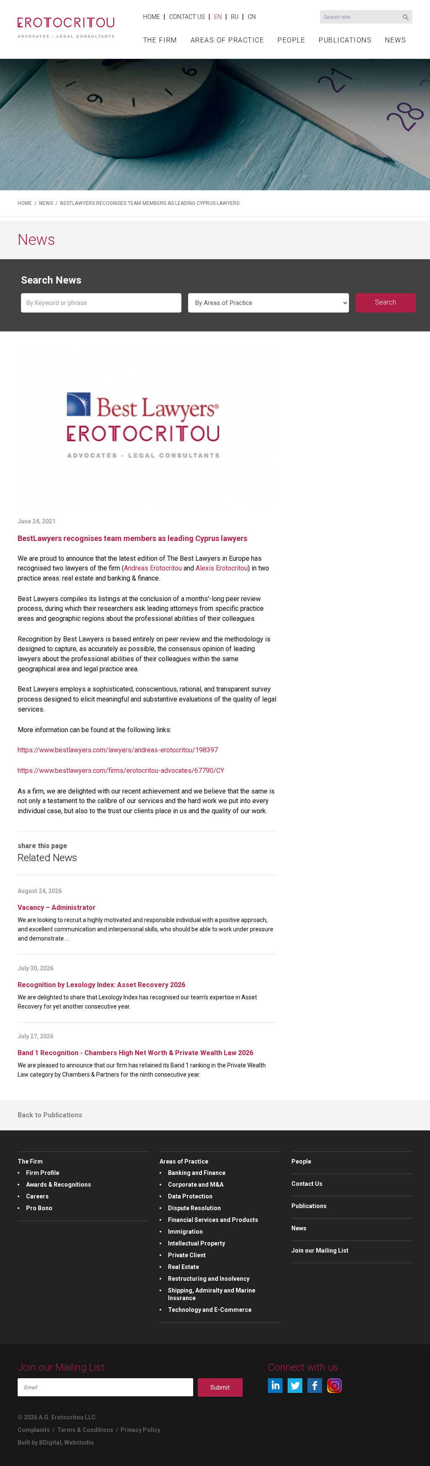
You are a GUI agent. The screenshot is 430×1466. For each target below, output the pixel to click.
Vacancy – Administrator (57, 908)
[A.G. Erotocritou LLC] (66, 23)
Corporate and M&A (195, 1184)
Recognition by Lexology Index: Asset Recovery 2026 (101, 985)
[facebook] (314, 1385)
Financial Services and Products (213, 1219)
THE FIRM (160, 40)
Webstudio (79, 1442)
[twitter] (295, 1385)
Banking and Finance (196, 1172)
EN (218, 16)
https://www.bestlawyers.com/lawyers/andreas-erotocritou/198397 (118, 750)
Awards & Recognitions (58, 1184)
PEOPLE (291, 40)
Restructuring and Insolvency (208, 1278)
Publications (309, 1206)
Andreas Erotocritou (153, 568)
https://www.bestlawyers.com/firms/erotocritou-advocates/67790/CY (121, 771)
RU (235, 16)
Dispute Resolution (194, 1208)
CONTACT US (187, 16)
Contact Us (306, 1183)
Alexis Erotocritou (222, 568)
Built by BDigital (39, 1442)
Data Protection (190, 1196)
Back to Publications (50, 1115)
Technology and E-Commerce (210, 1309)
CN (252, 16)
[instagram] (334, 1385)
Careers (37, 1196)
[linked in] (275, 1385)
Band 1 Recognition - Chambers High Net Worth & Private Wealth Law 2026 (135, 1053)
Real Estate (183, 1267)
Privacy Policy (140, 1430)
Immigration (185, 1231)
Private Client (187, 1255)
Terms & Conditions (85, 1430)
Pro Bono (39, 1208)
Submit (220, 1387)
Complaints (34, 1430)
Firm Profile (42, 1172)
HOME (151, 16)
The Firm (30, 1161)
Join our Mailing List (320, 1250)
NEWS (395, 40)
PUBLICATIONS (345, 40)
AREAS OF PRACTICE (228, 40)
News (299, 1228)
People (301, 1161)
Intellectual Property (196, 1243)
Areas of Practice (184, 1161)
